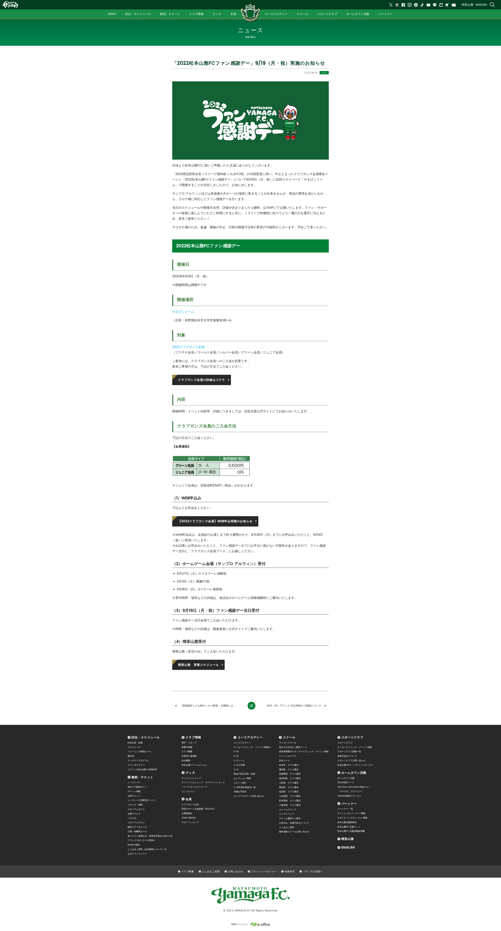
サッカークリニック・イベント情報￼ (252, 747)
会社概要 (186, 760)
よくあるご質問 (286, 827)
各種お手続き (240, 791)
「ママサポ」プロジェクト (350, 791)
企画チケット (134, 795)
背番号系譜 (187, 747)
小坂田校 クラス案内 (290, 805)
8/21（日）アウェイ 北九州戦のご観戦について (294, 705)
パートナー (349, 804)
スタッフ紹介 (240, 782)
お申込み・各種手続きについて (294, 822)
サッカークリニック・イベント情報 (354, 747)
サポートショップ (190, 822)
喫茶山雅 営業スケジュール (198, 665)
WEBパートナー (239, 924)
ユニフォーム (188, 791)
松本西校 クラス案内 (290, 800)
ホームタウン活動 (353, 773)
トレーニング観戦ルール (139, 751)
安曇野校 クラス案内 (290, 773)
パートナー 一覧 (345, 808)
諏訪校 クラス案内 (288, 769)
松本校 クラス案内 (288, 765)
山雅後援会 (187, 813)
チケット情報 (134, 791)
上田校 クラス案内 (288, 782)
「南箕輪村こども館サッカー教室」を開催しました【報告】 (211, 705)
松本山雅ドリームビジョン (194, 765)
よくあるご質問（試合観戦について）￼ (147, 849)
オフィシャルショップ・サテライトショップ (203, 782)
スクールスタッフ (287, 809)
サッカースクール (287, 742)
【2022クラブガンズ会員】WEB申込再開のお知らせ (215, 521)
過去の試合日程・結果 (244, 773)
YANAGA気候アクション (349, 795)
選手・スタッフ (189, 742)
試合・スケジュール (146, 737)
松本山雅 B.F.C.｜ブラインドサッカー (355, 765)
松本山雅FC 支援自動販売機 (351, 831)
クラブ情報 (193, 737)
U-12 (236, 769)
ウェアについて (286, 813)
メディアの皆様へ (313, 871)
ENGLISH (481, 5)
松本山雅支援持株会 (347, 822)
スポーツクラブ (352, 737)
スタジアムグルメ (136, 822)
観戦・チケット (142, 777)
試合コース (284, 760)
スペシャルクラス (287, 756)
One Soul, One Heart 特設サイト (354, 786)
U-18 (236, 751)
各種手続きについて (347, 756)
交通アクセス (134, 813)
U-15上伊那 (239, 765)
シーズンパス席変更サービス (142, 800)
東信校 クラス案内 (288, 787)
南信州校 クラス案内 (290, 778)
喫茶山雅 (467, 5)
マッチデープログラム (138, 760)
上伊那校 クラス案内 (290, 796)
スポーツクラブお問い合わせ (351, 760)
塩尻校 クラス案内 (288, 791)
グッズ (190, 773)
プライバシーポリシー (264, 871)
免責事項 (290, 871)
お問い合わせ (235, 871)
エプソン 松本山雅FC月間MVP (142, 769)
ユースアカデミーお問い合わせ (249, 796)
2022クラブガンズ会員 (188, 347)
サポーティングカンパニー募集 (352, 817)
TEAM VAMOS (189, 817)
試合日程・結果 (135, 742)
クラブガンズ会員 (190, 804)
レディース (239, 760)
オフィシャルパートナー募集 (351, 813)
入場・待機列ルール (137, 831)
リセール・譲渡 (135, 804)
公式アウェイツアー (137, 853)
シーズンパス (134, 782)
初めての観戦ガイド (137, 786)
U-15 (236, 756)
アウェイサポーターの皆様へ (142, 840)
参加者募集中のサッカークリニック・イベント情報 (304, 751)
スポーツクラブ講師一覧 (349, 751)
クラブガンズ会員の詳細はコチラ (201, 380)
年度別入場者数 (189, 756)
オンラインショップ (191, 778)
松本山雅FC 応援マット (348, 826)
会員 (189, 799)
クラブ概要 (187, 751)
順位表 (131, 756)
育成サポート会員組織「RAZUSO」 (199, 808)
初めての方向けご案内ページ (293, 747)
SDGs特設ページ (345, 782)
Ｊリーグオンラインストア (194, 786)
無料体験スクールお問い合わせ (294, 831)
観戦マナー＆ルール (137, 827)
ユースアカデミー (250, 737)
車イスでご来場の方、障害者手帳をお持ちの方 (150, 836)
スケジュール (134, 747)
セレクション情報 (242, 778)
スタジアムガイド (136, 809)
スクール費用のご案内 (290, 818)
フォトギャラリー (136, 765)
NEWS (112, 14)
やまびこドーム (183, 311)
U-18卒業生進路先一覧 (245, 787)
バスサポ (132, 818)
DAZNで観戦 (134, 844)
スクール (289, 737)
